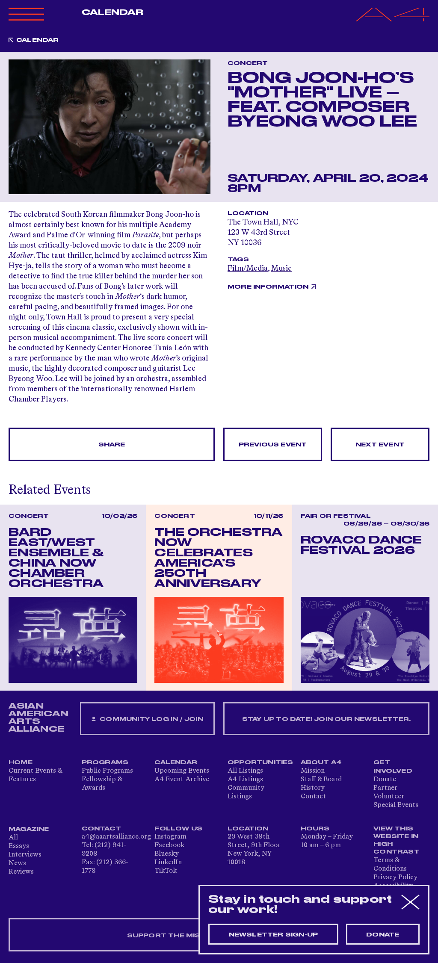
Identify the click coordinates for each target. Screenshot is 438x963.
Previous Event (273, 444)
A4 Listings (245, 779)
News (17, 863)
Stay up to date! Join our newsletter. (326, 719)
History (313, 788)
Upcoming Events (181, 771)
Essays (19, 846)
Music (281, 268)
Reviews (21, 871)
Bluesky (166, 854)
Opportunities (260, 762)
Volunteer (388, 796)
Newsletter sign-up (273, 934)
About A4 (321, 762)
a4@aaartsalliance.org (116, 836)
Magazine (29, 829)
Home (21, 762)
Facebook (169, 845)
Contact (313, 796)
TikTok (165, 871)
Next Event (380, 444)
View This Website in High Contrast (396, 840)
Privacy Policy (395, 877)
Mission (313, 771)
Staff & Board (321, 779)
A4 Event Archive (181, 779)
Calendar (113, 12)
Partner (385, 788)
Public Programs (107, 771)
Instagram (170, 836)
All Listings (245, 771)
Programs (105, 762)
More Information (268, 286)
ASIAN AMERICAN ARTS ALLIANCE (38, 717)
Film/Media (248, 268)
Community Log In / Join (150, 719)
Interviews (25, 854)
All (13, 837)
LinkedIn (168, 862)
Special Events (395, 805)
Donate (384, 779)
